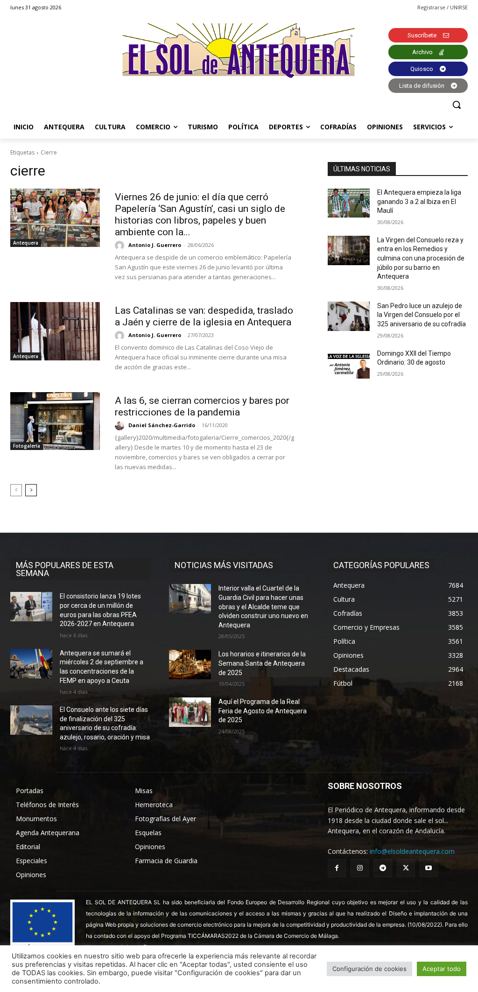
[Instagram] (360, 868)
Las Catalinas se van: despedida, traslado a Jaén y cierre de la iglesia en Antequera (204, 316)
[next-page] (31, 490)
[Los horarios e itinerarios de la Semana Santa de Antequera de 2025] (190, 664)
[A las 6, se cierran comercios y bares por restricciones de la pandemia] (55, 421)
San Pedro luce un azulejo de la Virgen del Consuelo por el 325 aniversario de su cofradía (421, 315)
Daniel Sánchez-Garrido (161, 425)
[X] (406, 868)
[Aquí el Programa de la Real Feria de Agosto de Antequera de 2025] (190, 712)
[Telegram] (382, 868)
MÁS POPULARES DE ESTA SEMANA (64, 569)
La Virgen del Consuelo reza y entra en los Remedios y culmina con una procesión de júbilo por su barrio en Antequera (420, 258)
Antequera (25, 242)
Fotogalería (26, 446)
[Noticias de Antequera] (239, 50)
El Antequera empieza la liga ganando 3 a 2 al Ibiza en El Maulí (419, 201)
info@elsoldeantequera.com (412, 851)
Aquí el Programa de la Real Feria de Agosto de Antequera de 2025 (262, 711)
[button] (456, 104)
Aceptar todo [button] (441, 968)
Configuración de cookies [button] (369, 968)
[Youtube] (429, 868)
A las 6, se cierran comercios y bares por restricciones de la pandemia (202, 406)
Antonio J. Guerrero (154, 244)
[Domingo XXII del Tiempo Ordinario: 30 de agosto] (349, 364)
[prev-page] (16, 490)
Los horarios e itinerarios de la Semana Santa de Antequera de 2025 (262, 663)
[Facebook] (337, 868)
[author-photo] (121, 245)
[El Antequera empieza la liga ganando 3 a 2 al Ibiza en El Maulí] (349, 203)
